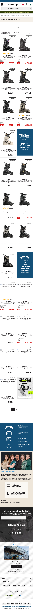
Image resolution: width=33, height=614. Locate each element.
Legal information (6, 606)
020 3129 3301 (18, 492)
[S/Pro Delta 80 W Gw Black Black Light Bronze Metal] (8, 199)
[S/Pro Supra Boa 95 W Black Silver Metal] (25, 290)
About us (6, 582)
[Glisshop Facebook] (13, 532)
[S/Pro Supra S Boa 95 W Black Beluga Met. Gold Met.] (8, 385)
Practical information (13, 585)
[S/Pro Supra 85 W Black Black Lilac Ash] (8, 76)
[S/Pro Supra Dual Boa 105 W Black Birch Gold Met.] (8, 323)
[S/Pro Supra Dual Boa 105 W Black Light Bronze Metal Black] (25, 323)
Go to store (16, 566)
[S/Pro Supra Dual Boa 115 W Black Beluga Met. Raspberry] (8, 356)
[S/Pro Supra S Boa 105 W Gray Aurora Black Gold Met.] (25, 356)
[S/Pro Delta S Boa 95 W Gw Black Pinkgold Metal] (25, 231)
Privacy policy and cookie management (21, 606)
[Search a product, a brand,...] (30, 8)
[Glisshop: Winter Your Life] (13, 4)
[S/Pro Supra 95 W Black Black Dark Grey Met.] (8, 261)
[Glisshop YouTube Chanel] (20, 532)
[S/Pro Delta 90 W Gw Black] (25, 199)
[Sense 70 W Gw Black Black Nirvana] (8, 106)
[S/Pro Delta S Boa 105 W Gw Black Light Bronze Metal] (8, 231)
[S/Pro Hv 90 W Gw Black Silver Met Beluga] (25, 44)
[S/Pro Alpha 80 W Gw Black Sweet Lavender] (8, 44)
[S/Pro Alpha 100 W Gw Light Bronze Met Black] (25, 106)
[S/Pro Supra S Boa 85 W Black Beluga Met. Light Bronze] (25, 76)
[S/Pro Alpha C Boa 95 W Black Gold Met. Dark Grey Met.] (25, 168)
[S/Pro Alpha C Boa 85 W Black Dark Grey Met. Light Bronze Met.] (8, 168)
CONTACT (16, 485)
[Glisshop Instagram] (16, 532)
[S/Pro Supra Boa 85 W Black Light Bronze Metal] (8, 290)
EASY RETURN (16, 1)
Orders (5, 578)
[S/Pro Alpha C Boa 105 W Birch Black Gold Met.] (8, 138)
